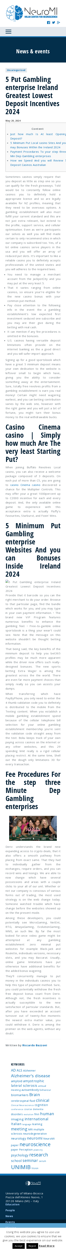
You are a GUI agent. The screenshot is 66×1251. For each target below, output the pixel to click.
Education (12, 1204)
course (28, 1109)
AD (13, 1070)
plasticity (38, 1150)
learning (37, 1124)
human (47, 1113)
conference (17, 1109)
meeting (19, 1128)
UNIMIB (21, 1167)
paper (14, 1149)
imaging (17, 1119)
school (16, 1160)
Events (10, 1222)
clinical (43, 1100)
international (36, 1118)
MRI (30, 1129)
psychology (20, 1155)
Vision (35, 1168)
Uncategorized (16, 70)
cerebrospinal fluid (23, 1101)
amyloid (16, 1081)
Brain (34, 1094)
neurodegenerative (35, 1133)
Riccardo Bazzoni (34, 1045)
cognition (41, 1105)
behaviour (45, 1089)
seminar (30, 1160)
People (10, 1210)
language (27, 1124)
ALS (19, 1070)
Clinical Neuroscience (22, 1105)
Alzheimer (29, 1070)
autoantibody (30, 1090)
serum (42, 1161)
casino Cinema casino (25, 485)
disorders (17, 1114)
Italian (16, 1124)
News (9, 1216)
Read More (46, 1246)
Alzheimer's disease (30, 1076)
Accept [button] (19, 1246)
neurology (18, 1138)
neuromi (35, 1138)
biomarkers (20, 1095)
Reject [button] (32, 1246)
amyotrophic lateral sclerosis (27, 1083)
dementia (38, 1109)
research (38, 1154)
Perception (26, 1149)
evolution (29, 1114)
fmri (36, 1114)
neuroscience (35, 1144)
